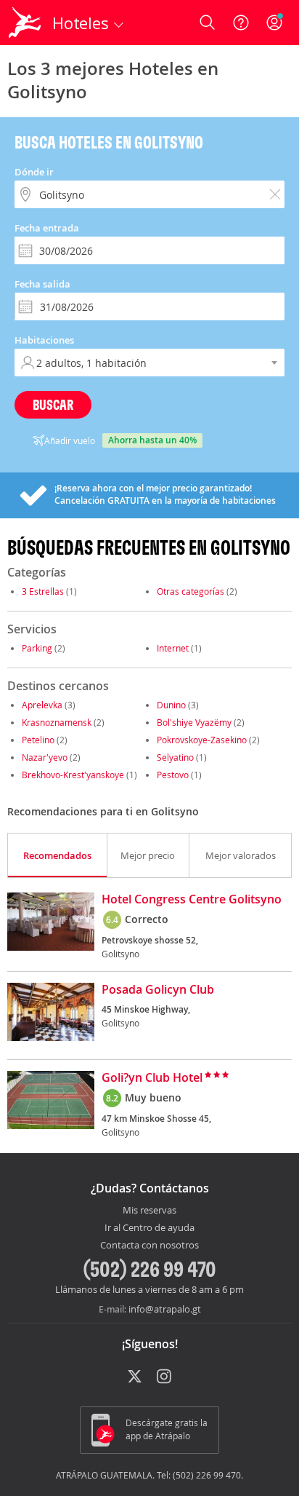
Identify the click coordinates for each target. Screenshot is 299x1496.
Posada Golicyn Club (158, 990)
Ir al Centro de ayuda (149, 1228)
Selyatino (175, 757)
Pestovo (173, 774)
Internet (173, 648)
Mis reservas (149, 1210)
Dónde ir (34, 172)
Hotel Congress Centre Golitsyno (192, 900)
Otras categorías (190, 591)
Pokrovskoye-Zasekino (202, 739)
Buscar (53, 404)
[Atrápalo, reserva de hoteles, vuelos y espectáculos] (25, 22)
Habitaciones (44, 340)
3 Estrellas (43, 591)
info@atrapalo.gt (164, 1308)
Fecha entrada (47, 228)
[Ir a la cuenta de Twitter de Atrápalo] (134, 1377)
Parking (37, 648)
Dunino (171, 705)
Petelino (38, 739)
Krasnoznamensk (56, 722)
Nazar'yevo (44, 757)
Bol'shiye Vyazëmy (194, 722)
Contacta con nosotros (149, 1245)
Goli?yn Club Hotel (152, 1078)
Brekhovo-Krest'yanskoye (73, 774)
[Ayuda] (241, 22)
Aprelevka (42, 705)
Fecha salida (42, 284)
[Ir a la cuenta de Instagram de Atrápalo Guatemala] (165, 1377)
